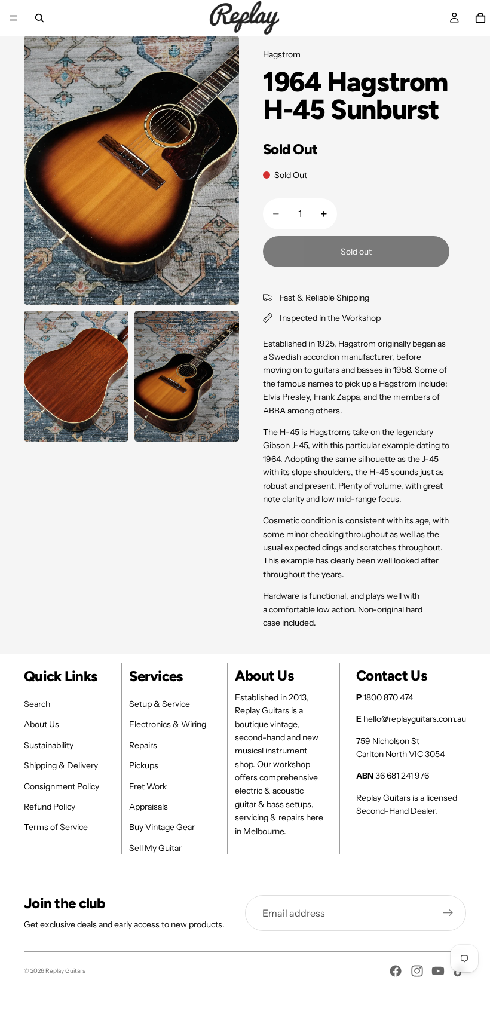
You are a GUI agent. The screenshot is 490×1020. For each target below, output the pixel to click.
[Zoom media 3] (186, 376)
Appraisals (148, 806)
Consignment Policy (61, 786)
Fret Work (148, 786)
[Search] (39, 18)
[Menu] (13, 18)
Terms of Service (56, 827)
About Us (41, 724)
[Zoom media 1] (131, 170)
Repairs (143, 745)
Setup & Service (159, 704)
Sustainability (49, 745)
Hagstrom (282, 54)
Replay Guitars (65, 971)
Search (37, 704)
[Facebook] (395, 971)
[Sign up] (448, 913)
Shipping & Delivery (61, 765)
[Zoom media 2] (76, 376)
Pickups (143, 765)
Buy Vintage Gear (162, 827)
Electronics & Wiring (167, 724)
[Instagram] (417, 971)
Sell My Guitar (155, 848)
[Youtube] (438, 971)
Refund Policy (49, 806)
